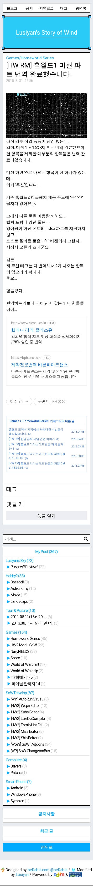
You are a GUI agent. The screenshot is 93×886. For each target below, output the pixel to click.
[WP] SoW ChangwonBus (33, 750)
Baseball (19, 582)
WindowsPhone (25, 794)
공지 (29, 8)
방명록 (81, 8)
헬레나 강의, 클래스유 (31, 330)
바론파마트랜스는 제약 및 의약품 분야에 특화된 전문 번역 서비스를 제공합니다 (45, 374)
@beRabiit (58, 870)
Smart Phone (18, 781)
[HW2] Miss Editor (27, 731)
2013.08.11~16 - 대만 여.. (34, 623)
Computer (16, 759)
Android (19, 787)
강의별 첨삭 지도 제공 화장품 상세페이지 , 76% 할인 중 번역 (46, 339)
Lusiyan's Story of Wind (46, 32)
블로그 (12, 8)
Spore (18, 657)
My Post (46, 551)
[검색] (86, 539)
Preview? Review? (28, 566)
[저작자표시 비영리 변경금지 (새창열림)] (59, 401)
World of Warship (26, 670)
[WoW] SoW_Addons (31, 744)
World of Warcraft (28, 664)
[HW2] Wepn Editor (28, 705)
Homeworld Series (35, 421)
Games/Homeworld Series (30, 58)
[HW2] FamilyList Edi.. (29, 724)
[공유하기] (21, 401)
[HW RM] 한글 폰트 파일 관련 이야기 (32, 439)
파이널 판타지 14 (28, 683)
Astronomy (23, 588)
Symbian (19, 800)
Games (14, 421)
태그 (63, 8)
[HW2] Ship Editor (26, 737)
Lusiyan (22, 874)
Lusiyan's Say (19, 560)
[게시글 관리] (27, 401)
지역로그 (46, 8)
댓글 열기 (46, 515)
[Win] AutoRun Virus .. (29, 699)
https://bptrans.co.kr (26, 358)
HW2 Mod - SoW (27, 645)
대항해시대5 (24, 677)
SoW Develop (20, 692)
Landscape (21, 601)
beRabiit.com (38, 870)
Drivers (18, 766)
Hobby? (15, 575)
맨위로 (47, 847)
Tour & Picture (20, 610)
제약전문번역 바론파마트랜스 (39, 364)
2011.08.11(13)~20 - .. (31, 616)
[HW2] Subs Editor (27, 712)
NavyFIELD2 (23, 651)
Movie (18, 595)
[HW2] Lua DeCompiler (30, 718)
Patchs (18, 772)
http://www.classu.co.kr (28, 323)
